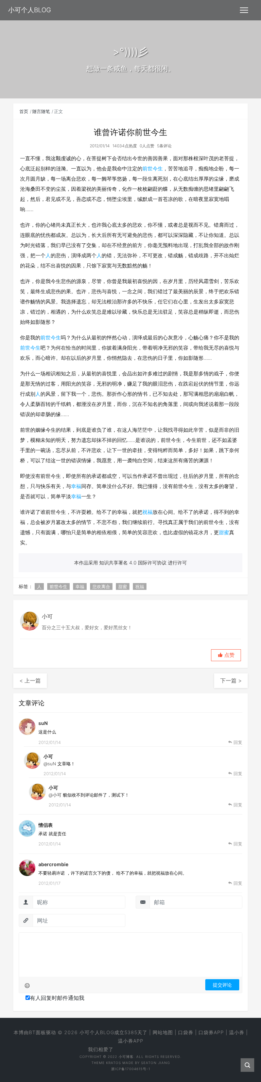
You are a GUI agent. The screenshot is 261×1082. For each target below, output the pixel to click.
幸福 (76, 486)
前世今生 (152, 168)
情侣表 (45, 825)
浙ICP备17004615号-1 (130, 1069)
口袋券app (211, 1032)
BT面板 (37, 1032)
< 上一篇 (30, 680)
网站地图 (163, 1032)
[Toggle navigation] (244, 10)
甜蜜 (224, 532)
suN (43, 723)
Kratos (113, 1063)
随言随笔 (41, 111)
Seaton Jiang (155, 1063)
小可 (48, 756)
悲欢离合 (101, 586)
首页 (23, 111)
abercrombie (53, 864)
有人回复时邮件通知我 (57, 997)
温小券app (130, 1041)
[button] (226, 655)
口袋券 (185, 1032)
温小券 (236, 1032)
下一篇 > (231, 680)
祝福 (147, 512)
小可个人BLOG (97, 1032)
